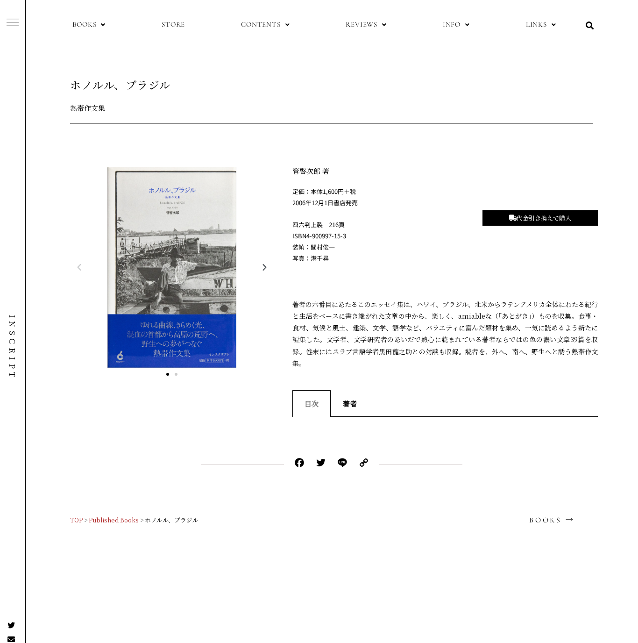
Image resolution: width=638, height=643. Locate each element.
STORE (173, 24)
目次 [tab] (312, 403)
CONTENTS (260, 24)
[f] (13, 22)
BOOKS (84, 24)
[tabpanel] (445, 426)
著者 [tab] (350, 403)
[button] (89, 24)
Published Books (114, 519)
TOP (76, 519)
